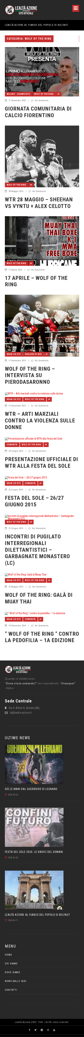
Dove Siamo (12, 972)
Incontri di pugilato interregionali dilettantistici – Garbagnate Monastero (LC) (37, 549)
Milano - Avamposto (18, 94)
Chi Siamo (11, 963)
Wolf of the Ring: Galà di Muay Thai (39, 598)
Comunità (12, 445)
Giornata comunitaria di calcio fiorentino (38, 112)
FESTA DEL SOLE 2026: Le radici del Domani (34, 851)
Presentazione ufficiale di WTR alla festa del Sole (41, 462)
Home (8, 954)
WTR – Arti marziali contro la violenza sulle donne (40, 420)
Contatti (11, 990)
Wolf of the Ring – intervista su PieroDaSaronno (30, 375)
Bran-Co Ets (14, 354)
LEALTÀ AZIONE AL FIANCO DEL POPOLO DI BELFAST (36, 25)
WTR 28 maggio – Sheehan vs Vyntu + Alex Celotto (39, 202)
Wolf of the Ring (44, 94)
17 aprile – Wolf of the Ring (36, 281)
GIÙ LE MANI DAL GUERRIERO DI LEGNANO (31, 789)
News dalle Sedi (16, 981)
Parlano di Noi (33, 354)
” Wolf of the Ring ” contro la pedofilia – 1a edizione (42, 637)
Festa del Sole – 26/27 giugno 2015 (34, 501)
